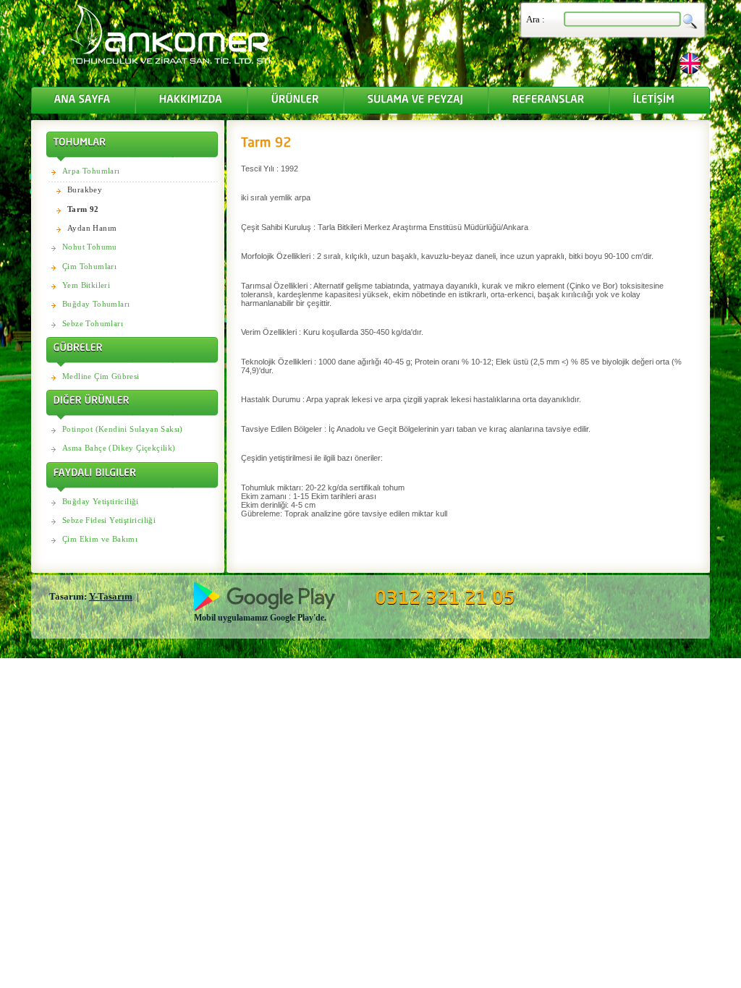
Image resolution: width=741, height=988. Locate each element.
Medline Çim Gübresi (101, 376)
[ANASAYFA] (83, 100)
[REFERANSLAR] (548, 100)
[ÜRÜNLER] (295, 100)
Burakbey (84, 189)
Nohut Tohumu (89, 246)
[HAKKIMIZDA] (191, 100)
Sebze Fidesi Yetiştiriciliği (109, 520)
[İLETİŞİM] (660, 100)
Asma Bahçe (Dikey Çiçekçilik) (119, 447)
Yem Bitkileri (86, 285)
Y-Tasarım (110, 596)
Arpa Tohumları (91, 170)
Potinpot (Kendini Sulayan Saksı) (122, 429)
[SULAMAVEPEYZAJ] (416, 100)
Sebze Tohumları (92, 323)
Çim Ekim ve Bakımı (99, 539)
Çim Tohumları (89, 266)
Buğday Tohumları (96, 303)
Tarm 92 (83, 209)
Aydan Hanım (92, 227)
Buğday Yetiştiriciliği (100, 501)
